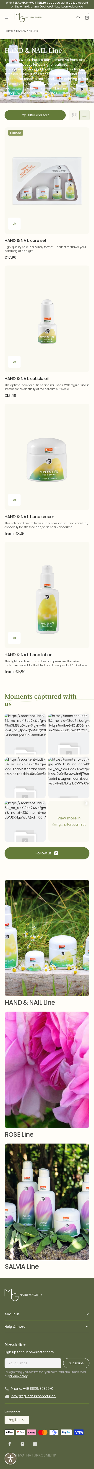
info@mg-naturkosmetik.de (33, 1396)
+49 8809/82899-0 (38, 1388)
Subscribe (76, 1363)
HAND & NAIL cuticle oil (27, 378)
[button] (7, 18)
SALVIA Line (22, 1266)
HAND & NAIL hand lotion (28, 655)
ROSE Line (19, 1135)
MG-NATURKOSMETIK (37, 1455)
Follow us (43, 853)
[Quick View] (14, 224)
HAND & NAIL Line (30, 1003)
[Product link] (47, 193)
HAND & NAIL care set (26, 240)
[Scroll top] (83, 1458)
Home (9, 31)
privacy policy (18, 1376)
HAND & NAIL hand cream (29, 516)
